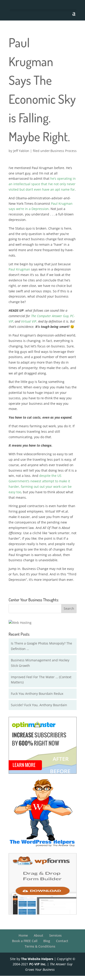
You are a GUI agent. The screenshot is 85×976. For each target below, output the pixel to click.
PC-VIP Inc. (37, 964)
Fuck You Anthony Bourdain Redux (37, 693)
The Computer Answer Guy (49, 316)
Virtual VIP (28, 321)
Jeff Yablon (21, 151)
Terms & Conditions (40, 946)
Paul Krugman (19, 269)
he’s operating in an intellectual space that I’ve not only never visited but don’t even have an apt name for (42, 184)
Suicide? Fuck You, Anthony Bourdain (39, 705)
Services (55, 935)
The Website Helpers (37, 959)
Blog (46, 941)
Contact (62, 941)
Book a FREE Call (24, 941)
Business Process (64, 151)
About (38, 935)
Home (23, 935)
